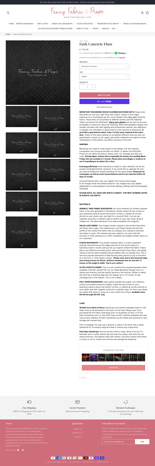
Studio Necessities (85, 24)
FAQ (113, 28)
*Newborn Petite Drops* (108, 24)
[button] (8, 12)
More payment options (104, 107)
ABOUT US (77, 429)
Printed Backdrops (24, 24)
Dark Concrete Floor (22, 34)
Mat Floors (42, 24)
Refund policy (75, 462)
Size (81, 72)
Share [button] (84, 377)
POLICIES (77, 437)
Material (83, 62)
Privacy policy (88, 462)
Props (95, 28)
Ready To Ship (83, 28)
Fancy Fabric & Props (59, 462)
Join (142, 442)
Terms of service (102, 462)
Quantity (83, 82)
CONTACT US (77, 433)
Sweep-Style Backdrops (62, 24)
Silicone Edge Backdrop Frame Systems (55, 28)
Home (8, 34)
